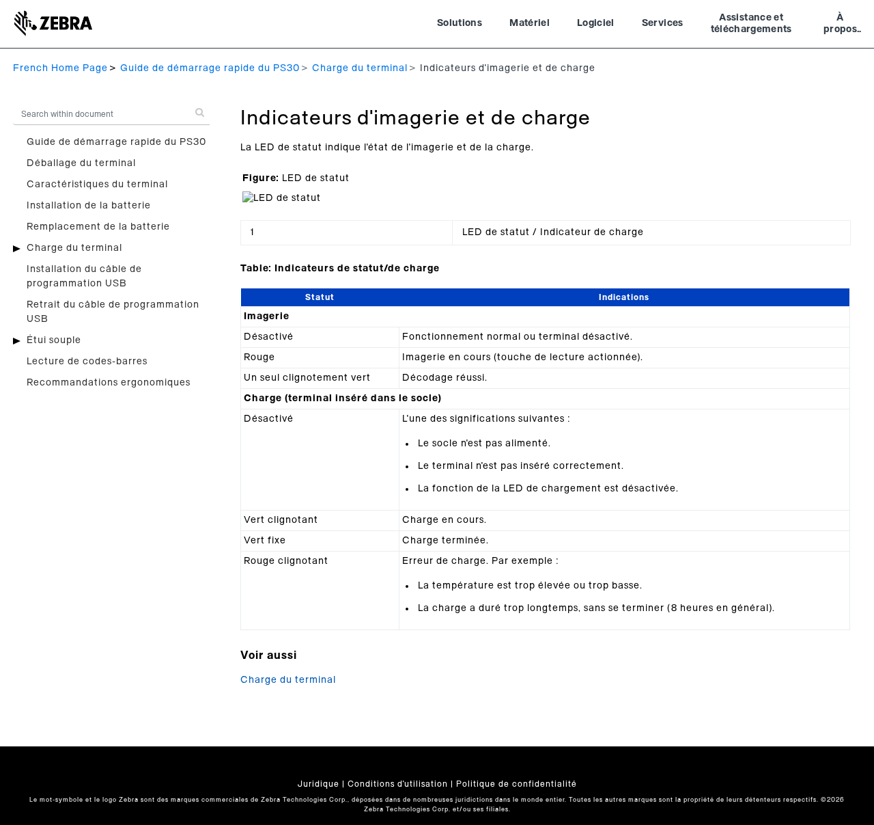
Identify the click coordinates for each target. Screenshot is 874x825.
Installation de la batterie (89, 206)
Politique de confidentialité (516, 784)
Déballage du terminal (81, 163)
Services (662, 23)
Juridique (318, 784)
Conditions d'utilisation (398, 784)
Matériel (529, 23)
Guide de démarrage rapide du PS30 (210, 68)
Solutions (459, 23)
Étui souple (54, 340)
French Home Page (60, 68)
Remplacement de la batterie (98, 227)
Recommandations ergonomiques (109, 383)
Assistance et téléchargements (751, 24)
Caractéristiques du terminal (97, 184)
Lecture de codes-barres (87, 361)
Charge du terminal (360, 68)
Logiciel (596, 23)
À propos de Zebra (840, 25)
